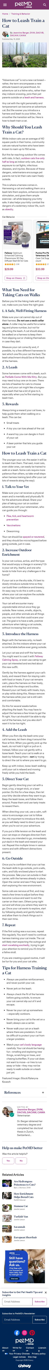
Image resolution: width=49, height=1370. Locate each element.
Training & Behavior (20, 14)
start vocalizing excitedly (15, 945)
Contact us (30, 1349)
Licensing (42, 1349)
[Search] (44, 4)
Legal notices (19, 1357)
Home (5, 14)
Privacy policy (39, 1353)
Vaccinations (13, 525)
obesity (9, 209)
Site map (32, 1357)
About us (5, 1349)
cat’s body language (31, 1044)
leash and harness (34, 97)
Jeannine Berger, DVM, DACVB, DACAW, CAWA (27, 34)
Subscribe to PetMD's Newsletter (18, 1313)
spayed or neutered (33, 536)
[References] (24, 1092)
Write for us (17, 1349)
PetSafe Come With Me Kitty (21, 377)
